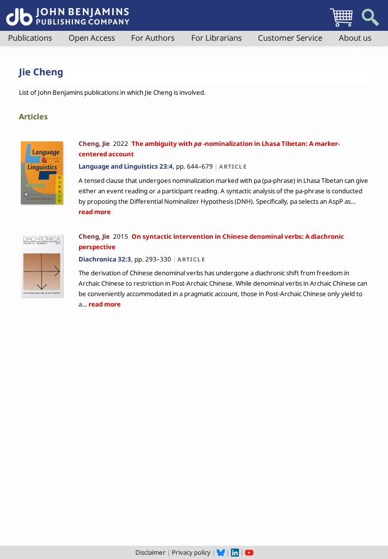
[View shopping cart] (341, 26)
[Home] (67, 11)
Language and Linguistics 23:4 (126, 166)
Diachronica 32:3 (105, 259)
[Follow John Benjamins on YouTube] (249, 552)
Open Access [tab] (92, 37)
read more (95, 211)
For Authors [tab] (153, 37)
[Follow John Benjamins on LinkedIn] (235, 552)
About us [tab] (355, 37)
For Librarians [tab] (216, 37)
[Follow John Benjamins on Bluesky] (221, 552)
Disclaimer (150, 552)
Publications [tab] (30, 37)
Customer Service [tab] (290, 37)
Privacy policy (191, 552)
